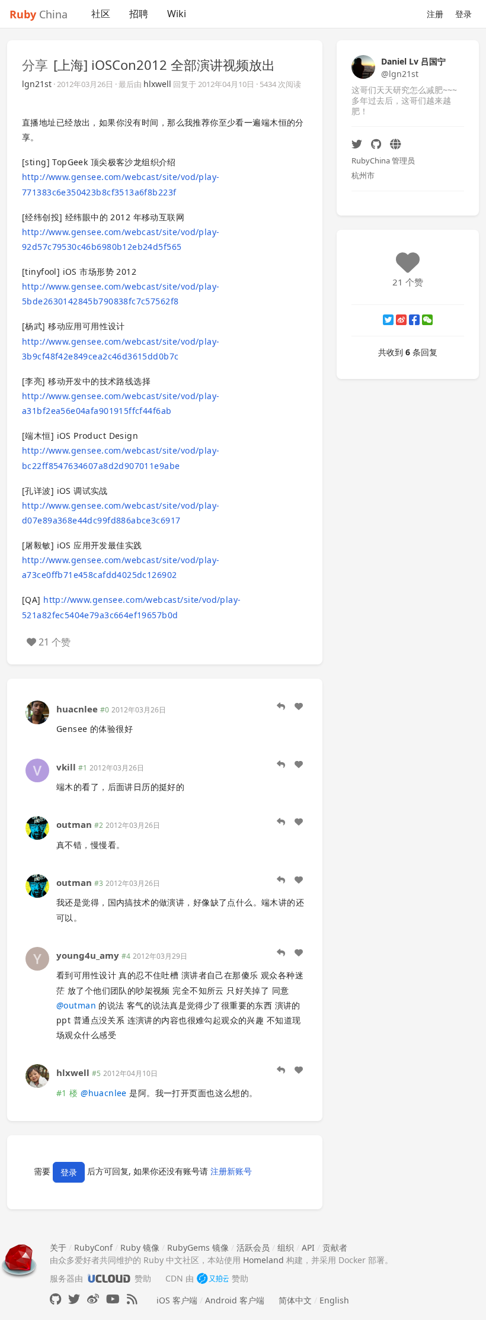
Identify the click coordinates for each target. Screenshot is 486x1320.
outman (74, 824)
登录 (463, 14)
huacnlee (77, 709)
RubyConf (93, 1247)
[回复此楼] (281, 706)
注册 (435, 14)
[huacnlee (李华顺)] (37, 711)
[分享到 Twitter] (388, 319)
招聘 (138, 13)
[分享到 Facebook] (414, 319)
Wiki (176, 13)
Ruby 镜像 (139, 1247)
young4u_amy (87, 955)
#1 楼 (67, 1093)
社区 (100, 13)
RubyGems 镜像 (198, 1247)
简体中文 (295, 1300)
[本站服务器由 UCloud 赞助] (108, 1278)
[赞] (299, 706)
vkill (66, 767)
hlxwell (157, 83)
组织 (285, 1247)
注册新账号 (231, 1171)
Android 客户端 (234, 1300)
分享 (35, 64)
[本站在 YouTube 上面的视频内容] (113, 1299)
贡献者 (334, 1247)
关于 (58, 1247)
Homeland (263, 1260)
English (334, 1300)
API (308, 1247)
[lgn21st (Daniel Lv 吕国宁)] (363, 66)
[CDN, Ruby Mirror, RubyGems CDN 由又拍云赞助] (212, 1278)
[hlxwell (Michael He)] (37, 1075)
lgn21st (37, 83)
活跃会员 (253, 1247)
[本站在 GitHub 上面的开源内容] (55, 1299)
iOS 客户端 (176, 1300)
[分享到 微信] (427, 319)
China (38, 14)
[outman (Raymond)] (37, 827)
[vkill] (37, 769)
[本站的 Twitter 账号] (74, 1299)
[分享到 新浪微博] (401, 319)
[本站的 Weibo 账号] (93, 1299)
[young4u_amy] (37, 957)
